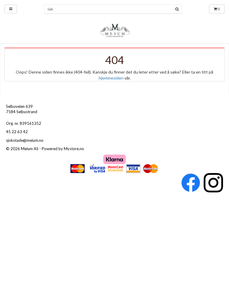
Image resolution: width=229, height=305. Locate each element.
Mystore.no (74, 148)
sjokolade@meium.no (25, 140)
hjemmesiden (111, 77)
